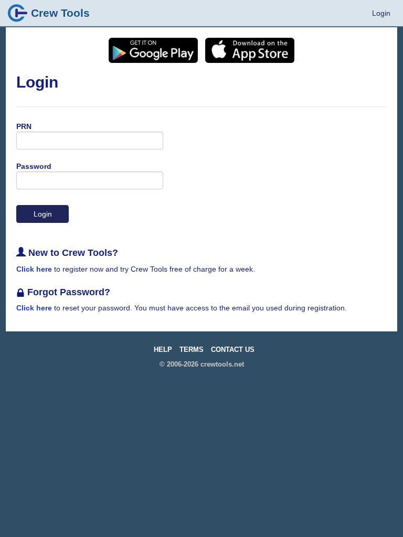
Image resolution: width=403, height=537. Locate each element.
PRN (23, 126)
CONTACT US (232, 349)
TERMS (191, 349)
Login (381, 13)
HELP (163, 349)
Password (33, 166)
